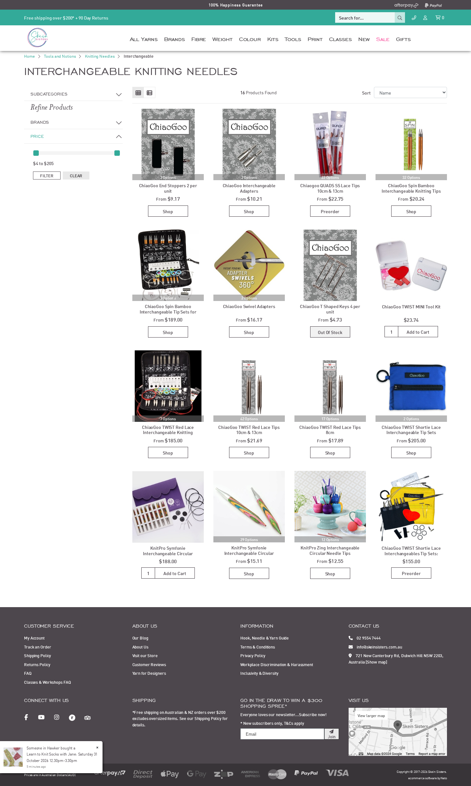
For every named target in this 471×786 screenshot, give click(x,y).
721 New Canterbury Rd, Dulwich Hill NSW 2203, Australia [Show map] (396, 658)
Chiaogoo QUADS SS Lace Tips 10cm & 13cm (330, 188)
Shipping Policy (37, 655)
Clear (76, 175)
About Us (140, 646)
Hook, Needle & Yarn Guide (264, 637)
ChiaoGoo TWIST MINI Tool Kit (411, 306)
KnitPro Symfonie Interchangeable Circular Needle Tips (249, 552)
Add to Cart (418, 332)
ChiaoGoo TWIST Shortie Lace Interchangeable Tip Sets (411, 429)
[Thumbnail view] (138, 92)
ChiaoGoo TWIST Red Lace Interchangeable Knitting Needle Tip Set (168, 432)
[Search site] (400, 17)
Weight (222, 38)
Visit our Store (145, 655)
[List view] (149, 92)
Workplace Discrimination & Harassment (276, 664)
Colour (250, 38)
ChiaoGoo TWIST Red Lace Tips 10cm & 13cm (249, 429)
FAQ (27, 673)
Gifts (403, 38)
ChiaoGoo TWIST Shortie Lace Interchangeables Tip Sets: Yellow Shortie (411, 553)
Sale (383, 38)
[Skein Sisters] (37, 37)
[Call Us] (414, 17)
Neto (444, 777)
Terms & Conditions (257, 646)
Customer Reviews (149, 664)
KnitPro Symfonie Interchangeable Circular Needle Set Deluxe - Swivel (168, 553)
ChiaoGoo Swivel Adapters (249, 306)
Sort (366, 92)
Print (315, 38)
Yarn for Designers (149, 673)
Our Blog (140, 637)
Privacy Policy (252, 655)
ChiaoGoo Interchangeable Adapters (249, 188)
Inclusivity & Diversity (259, 673)
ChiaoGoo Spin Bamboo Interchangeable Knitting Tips (411, 188)
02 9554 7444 (368, 637)
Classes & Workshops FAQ (47, 682)
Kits (272, 38)
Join (331, 736)
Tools (293, 38)
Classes (340, 38)
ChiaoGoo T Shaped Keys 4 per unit (330, 308)
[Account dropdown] (425, 17)
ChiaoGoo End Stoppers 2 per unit (168, 188)
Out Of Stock (330, 332)
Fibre (198, 38)
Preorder (330, 211)
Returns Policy (37, 664)
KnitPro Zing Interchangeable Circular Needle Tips (330, 550)
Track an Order (37, 646)
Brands (174, 38)
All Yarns (144, 38)
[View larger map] (398, 731)
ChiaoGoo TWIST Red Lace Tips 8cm (330, 429)
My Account (34, 637)
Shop (168, 211)
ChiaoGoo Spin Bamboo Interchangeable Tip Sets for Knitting (168, 311)
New (364, 38)
